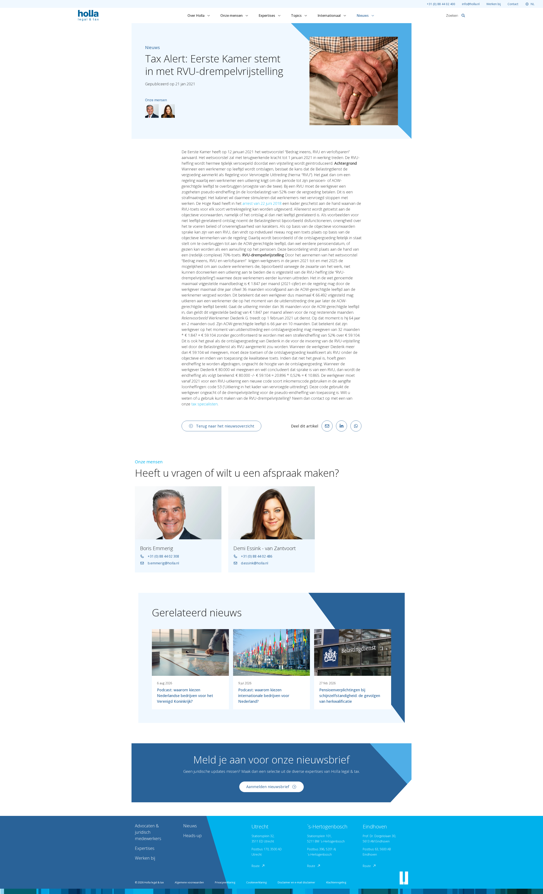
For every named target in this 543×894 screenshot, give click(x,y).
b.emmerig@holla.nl (163, 563)
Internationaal (329, 15)
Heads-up (192, 835)
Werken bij (493, 4)
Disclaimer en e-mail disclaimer (296, 882)
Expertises (267, 15)
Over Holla (196, 15)
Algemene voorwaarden (189, 882)
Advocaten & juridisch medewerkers (148, 832)
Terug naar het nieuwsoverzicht (225, 426)
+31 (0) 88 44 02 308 (163, 556)
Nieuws (363, 15)
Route (256, 866)
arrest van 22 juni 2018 (261, 203)
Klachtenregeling (336, 882)
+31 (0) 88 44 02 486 (256, 556)
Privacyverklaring (225, 882)
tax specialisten (204, 403)
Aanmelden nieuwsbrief (267, 786)
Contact (513, 4)
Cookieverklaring (256, 882)
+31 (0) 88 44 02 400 (441, 4)
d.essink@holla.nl (254, 563)
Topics (296, 15)
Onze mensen (232, 15)
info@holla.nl (471, 4)
